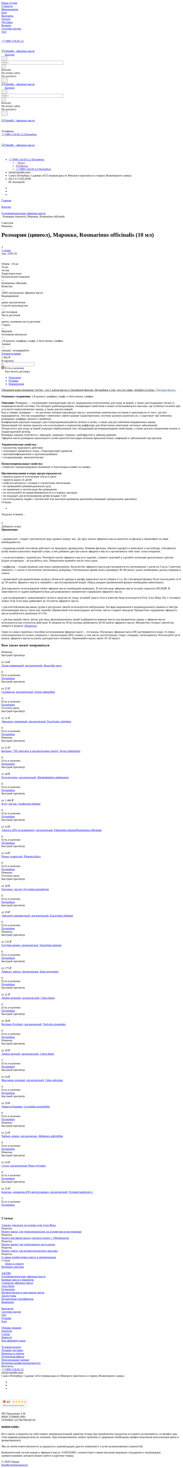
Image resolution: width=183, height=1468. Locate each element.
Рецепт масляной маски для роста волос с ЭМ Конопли (35, 1237)
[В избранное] (3, 257)
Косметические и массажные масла (22, 1292)
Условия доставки (12, 1350)
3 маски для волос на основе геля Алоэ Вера (28, 1225)
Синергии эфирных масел (17, 1282)
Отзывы (13, 380)
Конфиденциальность (14, 1464)
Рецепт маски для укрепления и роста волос (28, 1244)
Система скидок (11, 1311)
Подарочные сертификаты (17, 1298)
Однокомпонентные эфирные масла (23, 1276)
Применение (16, 383)
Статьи (5, 1334)
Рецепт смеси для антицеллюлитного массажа (29, 1250)
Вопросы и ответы (12, 1353)
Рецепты (6, 1330)
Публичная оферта (12, 1356)
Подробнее (8, 678)
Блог (4, 1321)
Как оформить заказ (13, 1340)
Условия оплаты (11, 1346)
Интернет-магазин (12, 1266)
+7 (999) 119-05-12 (12, 41)
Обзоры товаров (11, 1327)
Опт (3, 1314)
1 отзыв (6, 250)
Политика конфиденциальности (21, 1363)
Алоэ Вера (7, 1286)
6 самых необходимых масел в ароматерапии (28, 1257)
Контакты (7, 1308)
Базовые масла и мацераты (17, 1279)
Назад (21, 162)
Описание (15, 377)
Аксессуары (8, 1295)
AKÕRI (6, 1273)
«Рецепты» (30, 625)
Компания (7, 1302)
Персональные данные (15, 1359)
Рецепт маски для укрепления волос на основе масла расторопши (41, 1231)
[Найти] (4, 80)
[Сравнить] (3, 260)
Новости (6, 1337)
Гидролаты (8, 1289)
